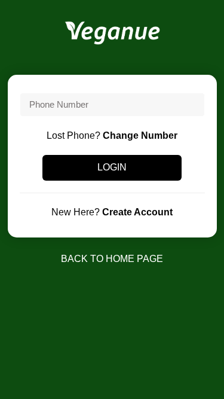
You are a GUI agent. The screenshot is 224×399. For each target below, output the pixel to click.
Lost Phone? (112, 135)
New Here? (112, 212)
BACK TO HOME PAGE (112, 259)
